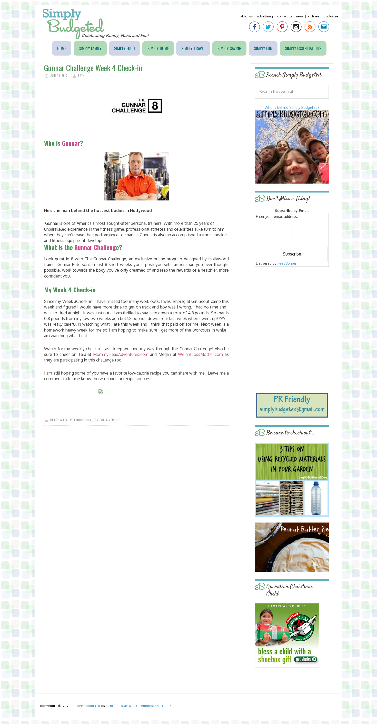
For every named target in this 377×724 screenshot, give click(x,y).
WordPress (150, 706)
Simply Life (113, 420)
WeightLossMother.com (200, 354)
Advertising (265, 16)
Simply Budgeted (96, 24)
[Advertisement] (292, 305)
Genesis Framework (121, 706)
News (299, 16)
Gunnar (71, 142)
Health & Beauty (61, 420)
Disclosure (330, 16)
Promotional (83, 420)
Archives (313, 16)
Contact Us (284, 16)
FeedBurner (286, 263)
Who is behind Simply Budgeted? (292, 107)
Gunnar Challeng (95, 247)
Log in (167, 706)
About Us (246, 16)
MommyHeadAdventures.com (120, 354)
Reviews (99, 420)
